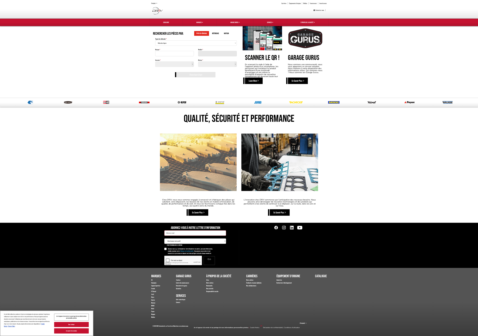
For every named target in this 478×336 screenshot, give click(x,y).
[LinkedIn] (291, 228)
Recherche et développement (284, 283)
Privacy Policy (11, 326)
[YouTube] (299, 228)
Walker (153, 317)
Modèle (200, 50)
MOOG (152, 306)
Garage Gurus (234, 22)
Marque (157, 50)
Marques (199, 22)
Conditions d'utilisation (292, 328)
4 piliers (178, 280)
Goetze (153, 300)
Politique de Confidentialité (187, 251)
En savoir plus (197, 212)
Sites (207, 280)
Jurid (152, 294)
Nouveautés (209, 286)
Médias (305, 3)
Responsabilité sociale (212, 291)
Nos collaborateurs (251, 286)
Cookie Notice (254, 328)
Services (269, 22)
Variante (157, 60)
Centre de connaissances (182, 283)
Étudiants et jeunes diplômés (254, 283)
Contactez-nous (320, 10)
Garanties (178, 289)
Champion (153, 283)
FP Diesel (153, 291)
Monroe (153, 303)
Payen (152, 311)
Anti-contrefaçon (180, 299)
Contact (178, 302)
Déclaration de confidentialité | (273, 328)
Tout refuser (71, 324)
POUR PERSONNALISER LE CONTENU (174, 245)
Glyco (152, 297)
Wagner (153, 314)
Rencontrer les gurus (181, 286)
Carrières (283, 3)
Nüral (152, 309)
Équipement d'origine (288, 276)
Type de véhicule (160, 39)
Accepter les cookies (71, 331)
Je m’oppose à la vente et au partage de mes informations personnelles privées (221, 327)
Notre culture (209, 283)
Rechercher (196, 74)
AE (152, 280)
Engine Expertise (155, 286)
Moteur (200, 60)
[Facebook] (276, 228)
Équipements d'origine (295, 3)
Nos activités (209, 289)
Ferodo (153, 289)
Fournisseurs (313, 3)
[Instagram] (283, 228)
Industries (279, 280)
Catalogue (166, 22)
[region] (46, 323)
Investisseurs (323, 3)
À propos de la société (307, 22)
